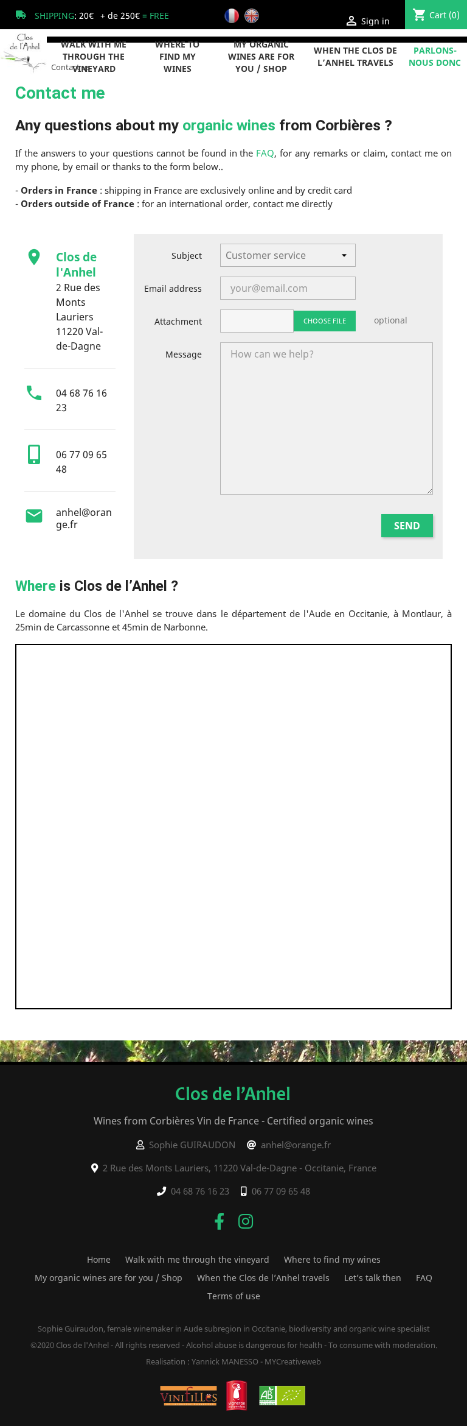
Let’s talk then (372, 1277)
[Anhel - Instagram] (246, 1221)
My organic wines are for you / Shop (261, 56)
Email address (173, 288)
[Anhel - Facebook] (219, 1221)
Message (183, 354)
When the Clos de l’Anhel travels (355, 56)
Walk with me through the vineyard (93, 56)
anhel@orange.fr (84, 518)
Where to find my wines (177, 56)
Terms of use (233, 1296)
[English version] (253, 15)
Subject (186, 255)
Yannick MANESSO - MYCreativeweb (256, 1361)
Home (99, 1259)
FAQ (265, 153)
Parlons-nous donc (435, 56)
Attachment (178, 321)
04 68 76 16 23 (200, 1191)
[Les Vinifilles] (188, 1394)
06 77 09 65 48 (281, 1191)
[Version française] (233, 15)
